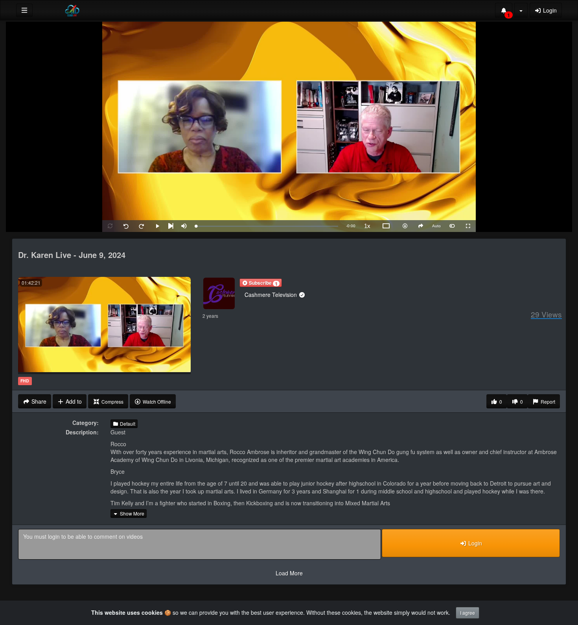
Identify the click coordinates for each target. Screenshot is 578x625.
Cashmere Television (271, 295)
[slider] (267, 226)
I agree (467, 612)
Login (549, 10)
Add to (73, 401)
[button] (260, 282)
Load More (289, 573)
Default (127, 423)
